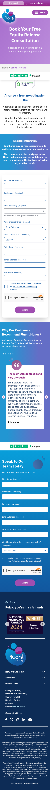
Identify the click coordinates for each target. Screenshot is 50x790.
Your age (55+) (15, 205)
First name (13, 180)
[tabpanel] (25, 397)
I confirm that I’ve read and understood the (25, 287)
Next (42, 624)
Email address (15, 259)
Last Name (11, 491)
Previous (7, 624)
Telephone (13, 247)
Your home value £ (17, 234)
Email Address (13, 517)
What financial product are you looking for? (21, 544)
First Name (11, 479)
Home (5, 67)
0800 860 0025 (18, 706)
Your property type (17, 222)
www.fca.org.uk (41, 776)
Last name (13, 193)
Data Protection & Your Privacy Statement (24, 561)
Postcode (13, 272)
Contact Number (14, 529)
